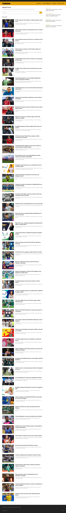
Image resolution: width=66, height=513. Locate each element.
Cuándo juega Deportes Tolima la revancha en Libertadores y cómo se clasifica (28, 484)
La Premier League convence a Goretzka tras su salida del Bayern (28, 339)
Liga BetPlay (48, 24)
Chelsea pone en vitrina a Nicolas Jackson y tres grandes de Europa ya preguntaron (28, 426)
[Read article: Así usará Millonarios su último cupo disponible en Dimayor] (8, 381)
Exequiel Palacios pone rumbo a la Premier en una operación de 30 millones (28, 59)
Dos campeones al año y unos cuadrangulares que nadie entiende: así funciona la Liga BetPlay (27, 156)
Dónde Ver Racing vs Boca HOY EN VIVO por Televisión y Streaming (28, 243)
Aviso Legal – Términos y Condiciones (13, 507)
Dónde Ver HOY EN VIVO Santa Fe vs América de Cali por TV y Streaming (28, 310)
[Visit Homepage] (6, 3)
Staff (2, 507)
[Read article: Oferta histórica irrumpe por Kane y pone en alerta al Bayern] (8, 439)
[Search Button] (40, 12)
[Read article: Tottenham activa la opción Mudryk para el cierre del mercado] (8, 207)
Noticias (59, 3)
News (63, 3)
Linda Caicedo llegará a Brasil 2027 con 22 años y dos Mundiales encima (27, 175)
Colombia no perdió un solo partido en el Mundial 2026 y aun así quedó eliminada (28, 185)
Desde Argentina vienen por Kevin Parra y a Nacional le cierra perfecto (29, 40)
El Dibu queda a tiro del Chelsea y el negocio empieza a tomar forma (29, 20)
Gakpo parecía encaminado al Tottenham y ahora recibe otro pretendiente (28, 98)
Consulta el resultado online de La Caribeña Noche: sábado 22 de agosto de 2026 (29, 291)
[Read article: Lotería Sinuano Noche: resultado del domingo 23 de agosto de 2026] (8, 236)
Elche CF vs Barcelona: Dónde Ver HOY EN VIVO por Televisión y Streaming (27, 262)
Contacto (5, 507)
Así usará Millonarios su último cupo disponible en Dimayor (28, 377)
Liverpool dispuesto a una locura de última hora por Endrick (28, 416)
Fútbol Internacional (47, 3)
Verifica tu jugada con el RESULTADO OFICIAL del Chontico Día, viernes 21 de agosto (28, 397)
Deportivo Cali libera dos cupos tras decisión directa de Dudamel (27, 407)
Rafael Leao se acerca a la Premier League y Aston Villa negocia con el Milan (27, 117)
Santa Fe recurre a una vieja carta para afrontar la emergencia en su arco (29, 368)
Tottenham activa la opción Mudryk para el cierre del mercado (29, 203)
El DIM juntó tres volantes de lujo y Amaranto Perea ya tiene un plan (28, 69)
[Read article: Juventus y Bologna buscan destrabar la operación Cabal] (8, 458)
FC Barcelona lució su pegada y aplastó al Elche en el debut (28, 252)
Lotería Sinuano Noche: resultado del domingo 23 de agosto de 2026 (28, 233)
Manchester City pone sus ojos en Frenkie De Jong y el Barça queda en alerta (28, 107)
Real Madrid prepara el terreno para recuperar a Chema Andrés (27, 281)
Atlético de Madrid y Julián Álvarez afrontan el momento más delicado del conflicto (28, 349)
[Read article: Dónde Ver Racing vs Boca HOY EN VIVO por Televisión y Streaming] (8, 246)
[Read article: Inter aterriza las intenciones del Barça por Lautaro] (8, 449)
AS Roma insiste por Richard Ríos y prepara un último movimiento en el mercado (27, 136)
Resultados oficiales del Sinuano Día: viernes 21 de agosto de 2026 (28, 388)
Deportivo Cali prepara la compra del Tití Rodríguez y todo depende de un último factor (28, 272)
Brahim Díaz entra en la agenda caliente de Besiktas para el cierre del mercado (28, 214)
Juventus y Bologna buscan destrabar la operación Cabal (28, 455)
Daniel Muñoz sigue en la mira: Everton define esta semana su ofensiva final (29, 88)
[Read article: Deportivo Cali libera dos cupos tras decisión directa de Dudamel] (8, 410)
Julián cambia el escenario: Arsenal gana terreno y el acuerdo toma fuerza (29, 30)
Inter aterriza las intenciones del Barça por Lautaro (26, 445)
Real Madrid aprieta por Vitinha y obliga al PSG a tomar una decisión (28, 127)
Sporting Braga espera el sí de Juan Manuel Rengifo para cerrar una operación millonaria (27, 78)
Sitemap (19, 507)
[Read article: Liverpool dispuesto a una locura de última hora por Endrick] (8, 420)
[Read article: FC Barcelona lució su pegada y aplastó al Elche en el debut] (8, 255)
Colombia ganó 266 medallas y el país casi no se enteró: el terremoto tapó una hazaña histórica (28, 146)
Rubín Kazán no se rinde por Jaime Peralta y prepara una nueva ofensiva (28, 49)
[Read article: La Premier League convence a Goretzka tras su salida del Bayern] (8, 342)
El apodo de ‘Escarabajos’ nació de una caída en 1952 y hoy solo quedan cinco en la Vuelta (28, 194)
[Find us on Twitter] (63, 510)
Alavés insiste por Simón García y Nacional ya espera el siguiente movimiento (27, 465)
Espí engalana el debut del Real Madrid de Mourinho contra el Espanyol (28, 320)
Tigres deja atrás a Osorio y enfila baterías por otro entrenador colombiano (26, 475)
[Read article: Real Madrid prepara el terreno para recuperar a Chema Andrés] (8, 284)
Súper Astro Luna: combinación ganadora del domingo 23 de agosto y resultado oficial (28, 223)
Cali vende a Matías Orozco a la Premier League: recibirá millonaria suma (27, 301)
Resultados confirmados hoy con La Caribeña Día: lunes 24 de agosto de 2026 (28, 165)
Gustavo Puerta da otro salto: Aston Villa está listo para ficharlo (27, 494)
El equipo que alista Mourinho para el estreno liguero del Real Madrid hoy (28, 359)
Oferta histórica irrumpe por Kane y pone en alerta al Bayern (28, 435)
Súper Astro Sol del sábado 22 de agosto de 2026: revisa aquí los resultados (28, 330)
